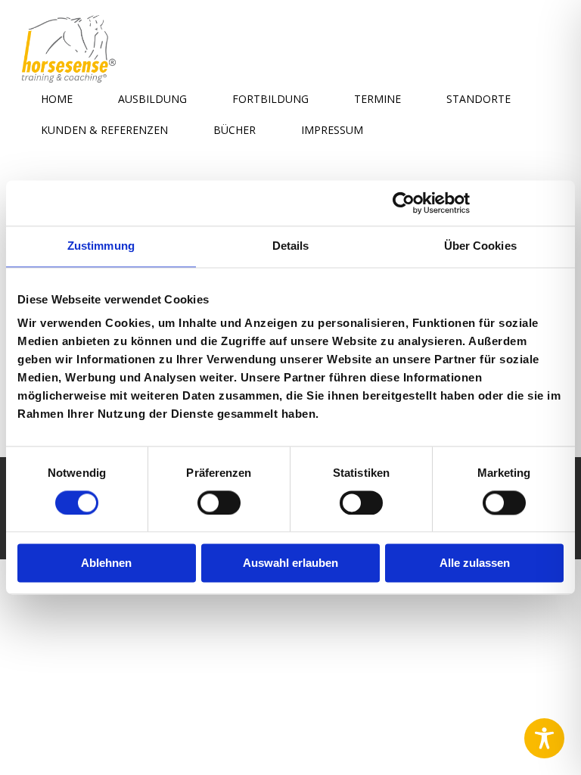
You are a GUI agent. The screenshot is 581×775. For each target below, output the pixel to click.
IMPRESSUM (332, 130)
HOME (57, 99)
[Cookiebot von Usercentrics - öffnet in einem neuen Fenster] (403, 202)
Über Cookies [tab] (480, 245)
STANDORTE (478, 99)
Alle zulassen (475, 563)
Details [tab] (290, 245)
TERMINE (377, 99)
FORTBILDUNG (270, 99)
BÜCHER (234, 130)
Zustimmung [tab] (101, 245)
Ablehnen (106, 563)
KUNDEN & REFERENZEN (104, 130)
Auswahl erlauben (290, 563)
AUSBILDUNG (152, 99)
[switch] (219, 501)
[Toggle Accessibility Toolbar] (544, 738)
